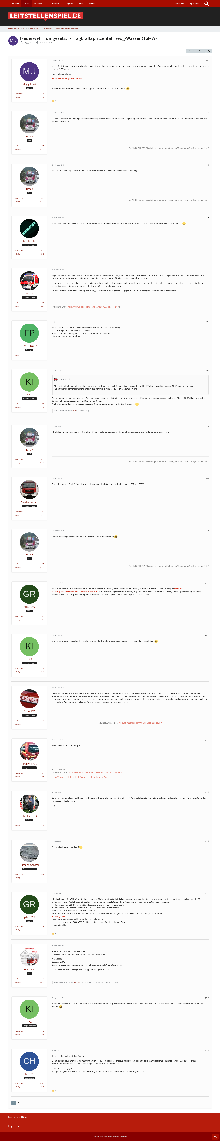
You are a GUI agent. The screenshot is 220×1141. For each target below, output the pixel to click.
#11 (207, 582)
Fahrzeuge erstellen (60, 916)
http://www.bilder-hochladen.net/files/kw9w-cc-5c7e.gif (92, 306)
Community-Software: (110, 1136)
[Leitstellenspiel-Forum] (110, 16)
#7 (207, 370)
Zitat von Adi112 (65, 379)
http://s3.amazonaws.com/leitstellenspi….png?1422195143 (94, 772)
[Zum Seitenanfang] (215, 1137)
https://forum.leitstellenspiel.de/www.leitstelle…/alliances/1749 (79, 777)
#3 (207, 165)
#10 (207, 530)
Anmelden (179, 3)
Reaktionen (19, 93)
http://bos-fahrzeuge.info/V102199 (67, 78)
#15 (207, 792)
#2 (207, 112)
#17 (207, 893)
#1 (207, 60)
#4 (207, 217)
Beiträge (18, 97)
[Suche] (206, 3)
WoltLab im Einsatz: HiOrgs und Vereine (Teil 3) (139, 722)
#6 (207, 321)
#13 (207, 687)
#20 (207, 1050)
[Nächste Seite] (23, 1103)
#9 (207, 478)
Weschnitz (77, 982)
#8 (207, 426)
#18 (207, 945)
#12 (207, 635)
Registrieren (193, 3)
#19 (207, 997)
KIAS (74, 411)
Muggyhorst (28, 42)
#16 (207, 841)
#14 (207, 739)
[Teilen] (209, 51)
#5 (207, 269)
